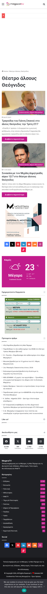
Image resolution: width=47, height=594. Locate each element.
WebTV (6, 496)
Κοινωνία (6, 485)
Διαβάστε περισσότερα (14, 139)
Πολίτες (6, 504)
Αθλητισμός (7, 493)
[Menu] (3, 5)
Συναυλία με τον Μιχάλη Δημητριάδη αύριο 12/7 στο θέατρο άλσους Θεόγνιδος (22, 176)
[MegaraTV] (15, 4)
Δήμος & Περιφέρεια (11, 508)
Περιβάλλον (7, 519)
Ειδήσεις (6, 481)
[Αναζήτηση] (44, 5)
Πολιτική (6, 489)
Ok (24, 590)
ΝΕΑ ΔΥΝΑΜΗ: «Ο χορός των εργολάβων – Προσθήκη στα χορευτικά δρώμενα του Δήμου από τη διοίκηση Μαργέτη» (23, 379)
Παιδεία (6, 512)
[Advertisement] (23, 45)
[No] (44, 586)
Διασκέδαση (8, 523)
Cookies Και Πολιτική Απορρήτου (18, 576)
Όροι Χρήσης (36, 576)
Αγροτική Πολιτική (10, 531)
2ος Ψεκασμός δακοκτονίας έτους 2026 (18, 367)
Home (5, 71)
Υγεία (5, 515)
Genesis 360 (38, 573)
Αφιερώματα (8, 527)
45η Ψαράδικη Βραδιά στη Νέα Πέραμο (17, 345)
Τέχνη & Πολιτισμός (10, 500)
